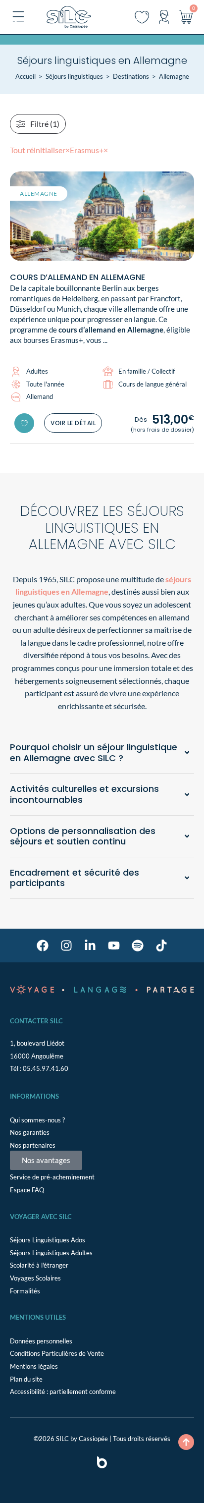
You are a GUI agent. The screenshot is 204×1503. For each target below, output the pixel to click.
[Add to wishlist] (24, 423)
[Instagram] (66, 945)
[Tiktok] (161, 945)
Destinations (131, 76)
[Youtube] (114, 945)
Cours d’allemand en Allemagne (77, 277)
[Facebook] (42, 945)
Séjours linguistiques (74, 76)
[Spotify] (138, 945)
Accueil (25, 76)
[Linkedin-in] (90, 945)
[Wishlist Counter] (142, 17)
